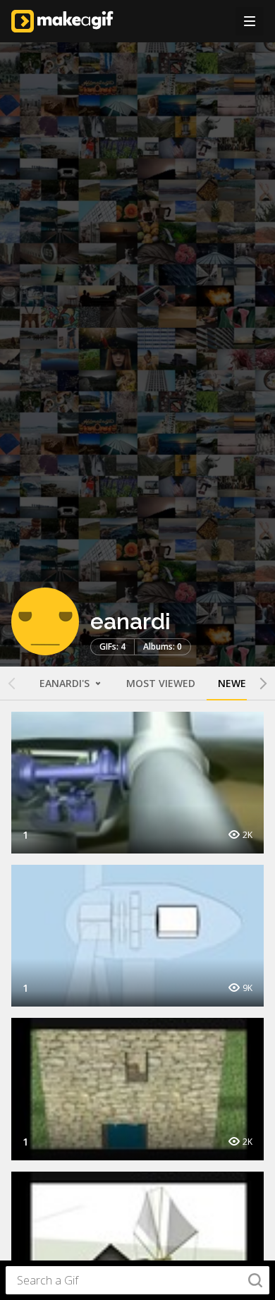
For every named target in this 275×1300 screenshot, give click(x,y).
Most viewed (160, 683)
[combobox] (137, 1280)
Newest (238, 683)
